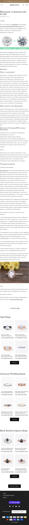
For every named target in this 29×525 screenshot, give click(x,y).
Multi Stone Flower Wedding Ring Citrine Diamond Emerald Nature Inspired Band (21, 392)
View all (14, 362)
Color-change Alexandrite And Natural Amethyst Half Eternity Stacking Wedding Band (7, 392)
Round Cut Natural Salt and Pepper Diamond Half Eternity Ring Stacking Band (21, 412)
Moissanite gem (4, 170)
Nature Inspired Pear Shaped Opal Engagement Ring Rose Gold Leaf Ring (21, 335)
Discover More (14, 486)
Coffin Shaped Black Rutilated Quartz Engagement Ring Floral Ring (6, 469)
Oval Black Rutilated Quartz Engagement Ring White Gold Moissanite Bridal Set (7, 449)
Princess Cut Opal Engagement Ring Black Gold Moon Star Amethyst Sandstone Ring (6, 335)
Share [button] (3, 20)
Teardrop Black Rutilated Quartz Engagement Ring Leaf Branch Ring (20, 469)
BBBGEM (15, 24)
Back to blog (16, 308)
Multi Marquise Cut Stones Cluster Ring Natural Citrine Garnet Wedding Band (7, 412)
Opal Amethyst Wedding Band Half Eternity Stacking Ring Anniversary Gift (21, 356)
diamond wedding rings (16, 299)
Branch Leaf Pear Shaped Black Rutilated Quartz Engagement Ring (21, 449)
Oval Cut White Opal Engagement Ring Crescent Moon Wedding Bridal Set (7, 356)
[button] (1, 5)
